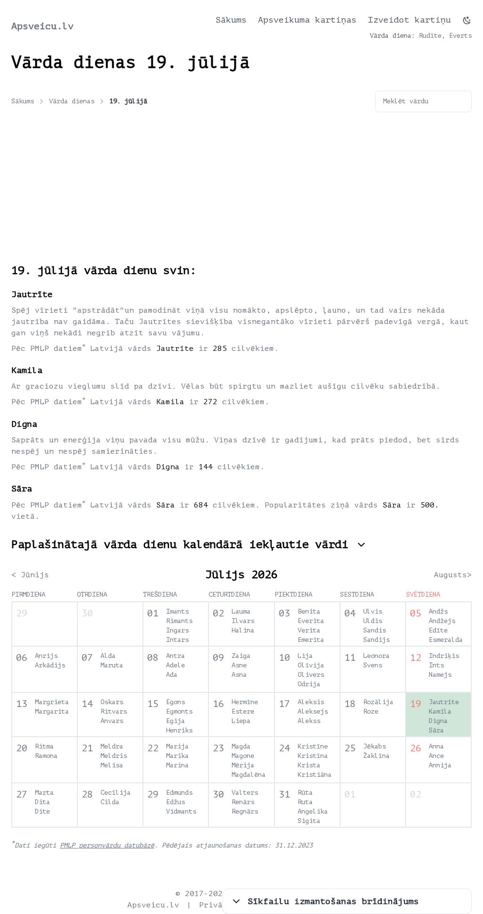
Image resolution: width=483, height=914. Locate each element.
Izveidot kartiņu (409, 20)
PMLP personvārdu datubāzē (107, 845)
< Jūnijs (30, 575)
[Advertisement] (241, 192)
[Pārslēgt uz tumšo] (467, 20)
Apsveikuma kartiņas (307, 20)
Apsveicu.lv (42, 26)
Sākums (231, 20)
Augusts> (453, 575)
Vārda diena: (392, 35)
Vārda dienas (71, 101)
